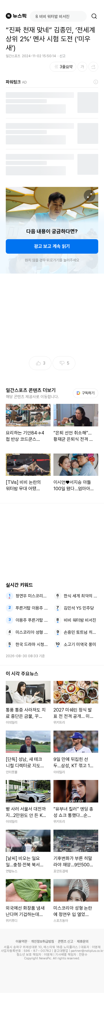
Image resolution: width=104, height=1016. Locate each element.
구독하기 (86, 393)
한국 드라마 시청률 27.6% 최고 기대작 (33, 644)
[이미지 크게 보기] (89, 195)
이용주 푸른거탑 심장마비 (33, 620)
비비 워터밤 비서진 (80, 620)
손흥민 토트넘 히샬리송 (81, 632)
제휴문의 (82, 941)
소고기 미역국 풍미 (80, 644)
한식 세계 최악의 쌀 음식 (81, 596)
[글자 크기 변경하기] (82, 67)
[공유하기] (93, 67)
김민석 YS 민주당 (79, 608)
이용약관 (21, 941)
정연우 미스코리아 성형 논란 (33, 596)
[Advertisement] (52, 1004)
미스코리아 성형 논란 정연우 (33, 632)
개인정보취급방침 (42, 941)
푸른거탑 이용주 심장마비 (33, 608)
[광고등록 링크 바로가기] (96, 82)
